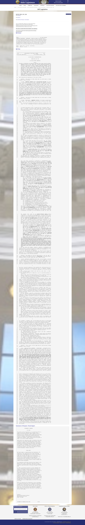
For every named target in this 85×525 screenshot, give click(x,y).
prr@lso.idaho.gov (36, 516)
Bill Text (19, 17)
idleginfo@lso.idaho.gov (50, 516)
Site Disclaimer (56, 522)
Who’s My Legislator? (58, 2)
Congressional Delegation (27, 518)
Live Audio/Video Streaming (61, 5)
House (25, 5)
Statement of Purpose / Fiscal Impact (23, 19)
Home (15, 7)
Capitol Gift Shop (17, 518)
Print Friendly (68, 14)
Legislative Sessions (50, 5)
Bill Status (19, 15)
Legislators (36, 5)
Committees (30, 5)
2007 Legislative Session (32, 7)
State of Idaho (58, 1)
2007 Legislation (42, 7)
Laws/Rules (42, 5)
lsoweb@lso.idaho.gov (67, 516)
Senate (20, 5)
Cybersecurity (68, 522)
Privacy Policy (62, 522)
